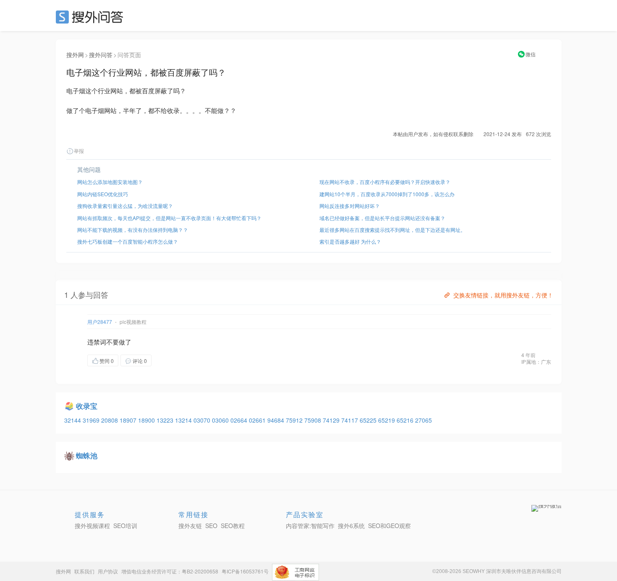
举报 (79, 150)
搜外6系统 (351, 525)
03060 (221, 420)
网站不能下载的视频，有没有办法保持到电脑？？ (132, 229)
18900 (147, 420)
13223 (166, 420)
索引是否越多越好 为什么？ (350, 241)
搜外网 (75, 54)
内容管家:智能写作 (310, 525)
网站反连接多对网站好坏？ (349, 205)
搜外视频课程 (92, 525)
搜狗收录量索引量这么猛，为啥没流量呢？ (125, 205)
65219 (387, 420)
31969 (92, 420)
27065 (423, 420)
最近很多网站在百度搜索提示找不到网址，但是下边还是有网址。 (392, 229)
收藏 (168, 360)
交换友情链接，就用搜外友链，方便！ (503, 295)
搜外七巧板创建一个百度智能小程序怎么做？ (127, 241)
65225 (369, 420)
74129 (332, 420)
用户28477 (99, 321)
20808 (110, 420)
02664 (239, 420)
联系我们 (84, 571)
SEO (91, 16)
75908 (313, 420)
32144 (73, 420)
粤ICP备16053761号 (245, 571)
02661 (258, 420)
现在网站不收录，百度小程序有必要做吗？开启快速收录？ (384, 181)
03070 (202, 420)
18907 (129, 420)
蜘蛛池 (86, 455)
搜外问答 (100, 54)
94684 (276, 420)
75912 (295, 420)
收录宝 (86, 406)
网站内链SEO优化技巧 (102, 193)
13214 (184, 420)
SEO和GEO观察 (389, 525)
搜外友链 (190, 525)
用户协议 (108, 571)
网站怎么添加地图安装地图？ (110, 181)
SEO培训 (125, 525)
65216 (406, 420)
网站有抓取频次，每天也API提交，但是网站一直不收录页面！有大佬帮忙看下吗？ (169, 217)
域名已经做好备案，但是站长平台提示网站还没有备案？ (382, 217)
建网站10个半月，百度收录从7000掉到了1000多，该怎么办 (387, 193)
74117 (350, 420)
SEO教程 (233, 525)
